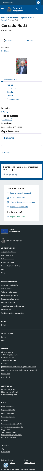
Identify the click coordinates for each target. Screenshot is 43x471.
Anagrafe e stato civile (9, 285)
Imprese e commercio (9, 302)
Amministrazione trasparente (12, 427)
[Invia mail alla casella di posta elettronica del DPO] (12, 389)
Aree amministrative (8, 251)
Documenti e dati (7, 255)
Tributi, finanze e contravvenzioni (13, 306)
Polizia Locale (6, 309)
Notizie (3, 325)
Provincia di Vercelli (8, 413)
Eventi (3, 340)
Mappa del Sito (29, 462)
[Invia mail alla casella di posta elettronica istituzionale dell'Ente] (18, 366)
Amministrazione (13, 17)
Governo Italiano (7, 406)
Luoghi (3, 337)
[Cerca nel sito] (36, 9)
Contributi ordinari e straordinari (12, 313)
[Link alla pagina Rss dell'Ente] (2, 448)
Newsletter (5, 451)
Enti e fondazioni (7, 258)
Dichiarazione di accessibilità (11, 423)
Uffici (3, 272)
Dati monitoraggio (7, 460)
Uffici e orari (5, 373)
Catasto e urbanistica (9, 292)
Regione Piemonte (8, 3)
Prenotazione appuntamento (11, 434)
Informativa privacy (8, 416)
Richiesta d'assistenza (9, 437)
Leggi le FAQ (5, 429)
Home (3, 17)
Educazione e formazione (10, 299)
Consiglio (4, 20)
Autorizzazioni (6, 288)
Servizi (26, 460)
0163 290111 (13, 360)
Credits (12, 462)
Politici (3, 269)
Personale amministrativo (10, 265)
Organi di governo (7, 262)
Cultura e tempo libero (9, 295)
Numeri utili (5, 377)
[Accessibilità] (6, 465)
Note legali (5, 420)
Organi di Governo (26, 17)
